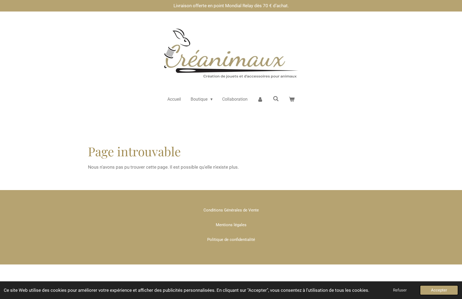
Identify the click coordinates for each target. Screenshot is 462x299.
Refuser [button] (400, 290)
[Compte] (260, 99)
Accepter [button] (439, 290)
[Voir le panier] (291, 99)
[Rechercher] (276, 98)
